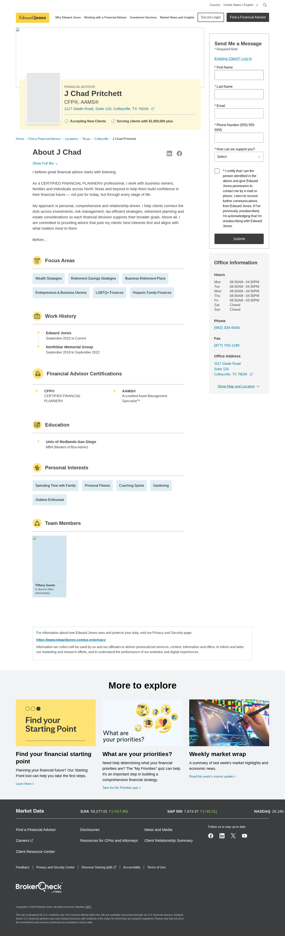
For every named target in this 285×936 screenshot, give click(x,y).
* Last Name (223, 86)
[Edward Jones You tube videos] (244, 835)
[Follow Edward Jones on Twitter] (233, 835)
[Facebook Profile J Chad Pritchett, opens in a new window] (179, 153)
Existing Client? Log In (233, 59)
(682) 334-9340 (227, 327)
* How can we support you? (234, 149)
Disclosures (90, 830)
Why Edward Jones (68, 17)
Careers (24, 840)
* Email (219, 106)
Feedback (22, 867)
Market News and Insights (177, 17)
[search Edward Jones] (265, 5)
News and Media (158, 830)
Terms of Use (156, 867)
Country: (215, 4)
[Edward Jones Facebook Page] (210, 835)
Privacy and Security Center (55, 867)
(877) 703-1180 (227, 345)
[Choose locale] (257, 5)
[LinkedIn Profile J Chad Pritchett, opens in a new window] (169, 153)
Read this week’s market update (211, 776)
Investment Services (143, 17)
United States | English (238, 4)
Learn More (25, 783)
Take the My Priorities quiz (121, 787)
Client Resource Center (35, 852)
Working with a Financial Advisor (105, 17)
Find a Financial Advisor (248, 17)
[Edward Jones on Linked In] (221, 835)
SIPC (88, 907)
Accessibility (131, 867)
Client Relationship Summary (168, 840)
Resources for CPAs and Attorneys (109, 840)
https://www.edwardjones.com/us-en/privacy (71, 640)
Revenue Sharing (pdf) (99, 867)
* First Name (223, 67)
